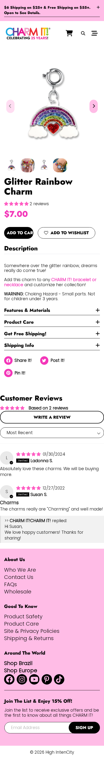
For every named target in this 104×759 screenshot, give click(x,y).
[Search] (83, 33)
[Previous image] (10, 106)
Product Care (19, 322)
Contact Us (18, 577)
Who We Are (20, 570)
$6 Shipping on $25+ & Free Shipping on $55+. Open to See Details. (47, 10)
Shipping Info (19, 345)
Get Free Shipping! (25, 333)
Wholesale (17, 591)
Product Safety (23, 616)
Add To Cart (20, 233)
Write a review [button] (52, 417)
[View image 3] (44, 165)
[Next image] (93, 106)
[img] (29, 454)
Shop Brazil (18, 663)
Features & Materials (27, 310)
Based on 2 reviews (48, 408)
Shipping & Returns (29, 638)
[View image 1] (11, 165)
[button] (17, 204)
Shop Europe (20, 670)
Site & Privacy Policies (31, 631)
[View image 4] (60, 165)
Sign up (84, 727)
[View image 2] (28, 165)
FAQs (10, 584)
